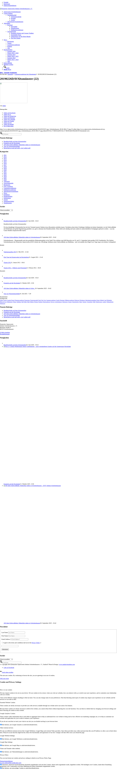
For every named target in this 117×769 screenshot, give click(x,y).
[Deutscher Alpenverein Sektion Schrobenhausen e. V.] (16, 8)
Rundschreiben (8, 196)
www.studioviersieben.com (67, 664)
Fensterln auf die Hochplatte (12, 143)
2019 (5, 168)
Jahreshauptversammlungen (15, 21)
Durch (39, 300)
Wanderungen (8, 203)
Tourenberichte (11, 31)
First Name (4, 636)
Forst (45, 300)
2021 (5, 171)
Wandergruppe (99, 302)
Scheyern (53, 302)
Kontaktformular (5, 334)
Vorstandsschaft (11, 15)
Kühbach (102, 300)
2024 (5, 176)
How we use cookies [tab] (6, 690)
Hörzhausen (82, 300)
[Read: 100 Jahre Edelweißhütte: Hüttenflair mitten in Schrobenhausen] (5, 235)
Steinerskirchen (75, 302)
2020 (5, 170)
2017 (5, 165)
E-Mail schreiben (5, 332)
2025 (5, 178)
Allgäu (1, 300)
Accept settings (4, 763)
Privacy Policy (36, 643)
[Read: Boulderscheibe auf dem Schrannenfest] (5, 219)
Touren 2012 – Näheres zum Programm (15, 268)
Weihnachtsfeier (110, 302)
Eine (42, 300)
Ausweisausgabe (8, 183)
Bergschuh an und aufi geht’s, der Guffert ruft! (17, 148)
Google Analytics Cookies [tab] (7, 713)
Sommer (70, 302)
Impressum (7, 4)
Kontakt (6, 2)
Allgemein (7, 181)
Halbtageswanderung (10, 190)
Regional (10, 25)
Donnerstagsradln (34, 300)
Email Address (6, 639)
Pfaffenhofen (10, 302)
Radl (23, 302)
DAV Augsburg (8, 186)
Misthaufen (109, 300)
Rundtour (40, 302)
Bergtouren (7, 185)
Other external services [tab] (6, 728)
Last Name (4, 632)
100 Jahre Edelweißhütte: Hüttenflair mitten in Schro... (19, 288)
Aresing (5, 300)
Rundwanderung (46, 302)
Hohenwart (76, 300)
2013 (5, 158)
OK (1, 678)
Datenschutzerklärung (10, 5)
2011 (5, 155)
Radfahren (7, 195)
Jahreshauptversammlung (11, 191)
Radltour (32, 302)
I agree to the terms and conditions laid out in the (22, 643)
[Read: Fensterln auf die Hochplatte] (5, 281)
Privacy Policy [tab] (4, 755)
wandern (104, 302)
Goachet (58, 300)
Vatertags (84, 302)
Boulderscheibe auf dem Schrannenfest (15, 141)
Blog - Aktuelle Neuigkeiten (8, 72)
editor (4, 106)
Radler (25, 302)
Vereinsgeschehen (9, 201)
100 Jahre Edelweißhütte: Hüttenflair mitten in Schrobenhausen (22, 145)
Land (105, 300)
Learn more (5, 678)
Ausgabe (9, 300)
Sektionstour (7, 198)
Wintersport (2, 303)
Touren (6, 199)
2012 (5, 157)
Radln (28, 302)
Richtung (36, 302)
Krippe (98, 300)
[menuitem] (60, 2)
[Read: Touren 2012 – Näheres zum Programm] (5, 266)
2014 (5, 160)
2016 (5, 163)
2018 (5, 166)
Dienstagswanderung (19, 300)
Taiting (80, 302)
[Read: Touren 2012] (5, 261)
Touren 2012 (7, 262)
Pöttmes (14, 302)
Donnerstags (27, 300)
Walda (94, 302)
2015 (5, 162)
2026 (5, 180)
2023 (5, 175)
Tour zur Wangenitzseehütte (12, 146)
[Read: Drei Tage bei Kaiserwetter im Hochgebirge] (5, 255)
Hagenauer (62, 300)
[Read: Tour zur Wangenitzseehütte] (5, 292)
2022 (5, 173)
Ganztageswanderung (10, 188)
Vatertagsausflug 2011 (10, 252)
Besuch (13, 300)
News (5, 193)
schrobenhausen (58, 302)
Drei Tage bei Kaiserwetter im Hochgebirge (16, 257)
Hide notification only (15, 763)
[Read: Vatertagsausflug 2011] (5, 250)
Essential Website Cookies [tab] (7, 702)
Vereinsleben (89, 302)
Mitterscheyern (3, 302)
